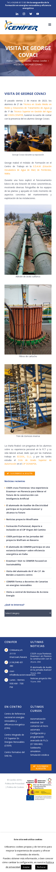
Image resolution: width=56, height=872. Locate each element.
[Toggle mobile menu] (50, 24)
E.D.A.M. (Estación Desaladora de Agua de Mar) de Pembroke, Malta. (28, 170)
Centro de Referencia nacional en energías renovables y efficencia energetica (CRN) (14, 721)
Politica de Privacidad (14, 783)
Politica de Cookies (15, 787)
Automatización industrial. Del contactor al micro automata (39, 724)
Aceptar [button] (26, 867)
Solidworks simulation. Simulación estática (39, 751)
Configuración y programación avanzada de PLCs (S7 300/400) (39, 738)
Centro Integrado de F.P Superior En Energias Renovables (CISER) (14, 740)
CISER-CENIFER (15, 115)
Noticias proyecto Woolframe (22, 519)
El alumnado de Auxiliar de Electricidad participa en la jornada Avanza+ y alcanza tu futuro (27, 509)
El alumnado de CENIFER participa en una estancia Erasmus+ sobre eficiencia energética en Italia (28, 550)
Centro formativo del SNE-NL (14, 754)
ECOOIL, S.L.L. (24, 456)
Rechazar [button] (41, 867)
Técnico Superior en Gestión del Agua (33, 111)
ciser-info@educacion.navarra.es (18, 673)
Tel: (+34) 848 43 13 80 (16, 2)
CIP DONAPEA (29, 463)
